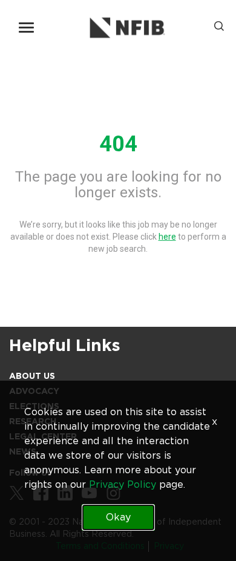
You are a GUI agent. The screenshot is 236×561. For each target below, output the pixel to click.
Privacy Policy (122, 484)
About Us (32, 376)
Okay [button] (118, 517)
